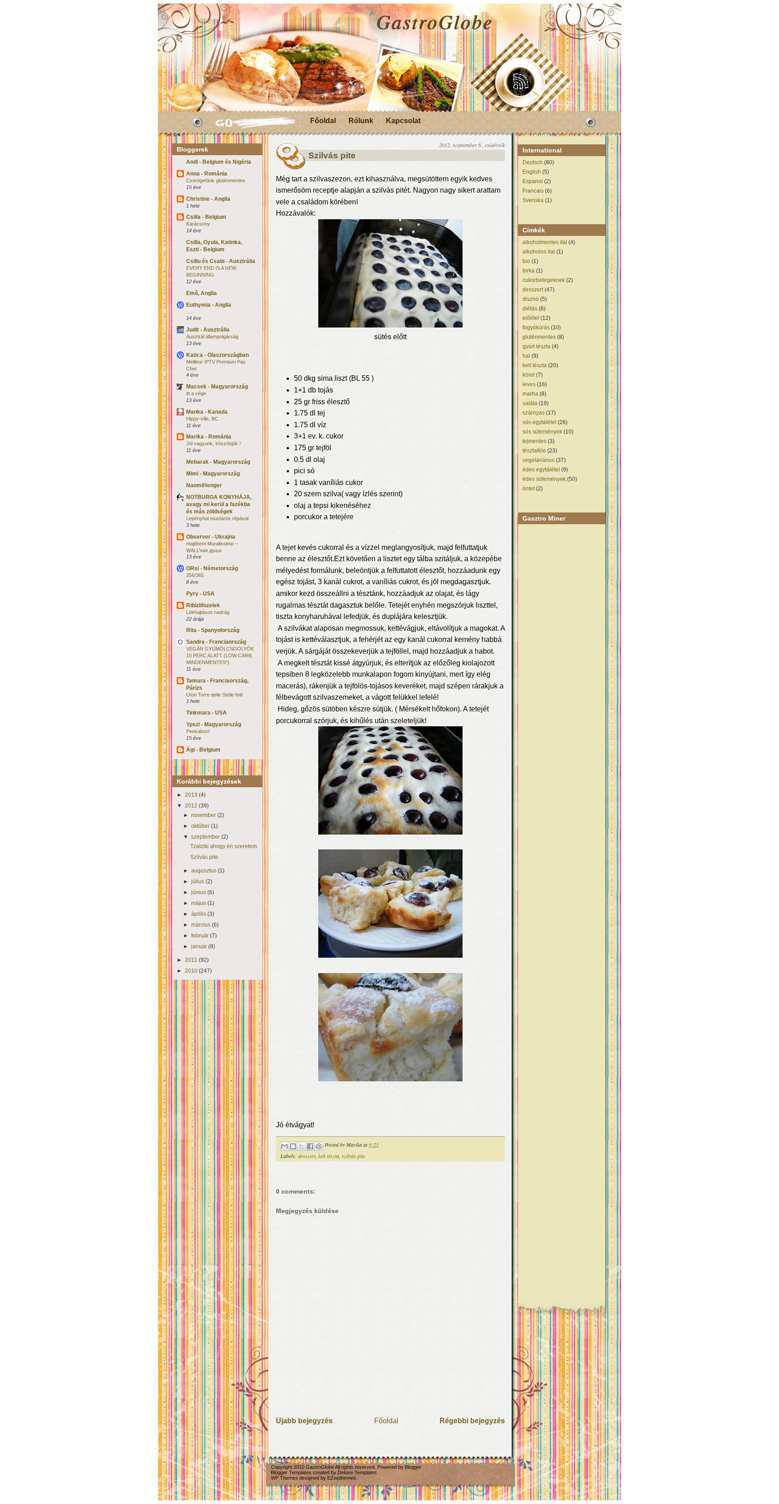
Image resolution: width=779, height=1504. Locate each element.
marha (530, 394)
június (199, 892)
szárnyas (533, 413)
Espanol (532, 181)
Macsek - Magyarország (217, 386)
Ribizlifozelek (203, 605)
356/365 (195, 575)
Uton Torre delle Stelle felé (214, 694)
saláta (529, 403)
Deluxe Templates (357, 1472)
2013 (192, 795)
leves (529, 384)
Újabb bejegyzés (304, 1421)
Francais (533, 191)
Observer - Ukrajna (210, 537)
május (199, 903)
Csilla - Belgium (206, 217)
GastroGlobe (434, 21)
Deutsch (532, 162)
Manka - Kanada (207, 412)
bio (526, 261)
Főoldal (323, 121)
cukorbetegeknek (543, 280)
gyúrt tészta (536, 346)
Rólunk (360, 121)
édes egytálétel (541, 469)
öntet (528, 488)
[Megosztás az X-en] (301, 1146)
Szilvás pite (204, 857)
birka (528, 271)
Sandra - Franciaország (216, 642)
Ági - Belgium (203, 750)
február (200, 935)
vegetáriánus (538, 460)
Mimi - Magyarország (213, 474)
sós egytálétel (539, 422)
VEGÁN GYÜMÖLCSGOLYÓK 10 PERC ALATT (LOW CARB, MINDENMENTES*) (220, 655)
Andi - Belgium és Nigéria (218, 162)
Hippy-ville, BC (202, 418)
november (204, 815)
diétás (529, 308)
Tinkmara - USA (206, 713)
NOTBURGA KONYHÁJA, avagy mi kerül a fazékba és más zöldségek (219, 504)
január (199, 946)
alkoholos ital (538, 252)
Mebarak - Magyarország (218, 462)
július (198, 881)
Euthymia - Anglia (208, 305)
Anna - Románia (206, 174)
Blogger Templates (291, 1472)
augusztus (204, 870)
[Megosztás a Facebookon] (310, 1146)
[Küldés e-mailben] (284, 1146)
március (201, 925)
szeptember (206, 837)
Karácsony (198, 223)
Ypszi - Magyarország (213, 724)
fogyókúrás (536, 327)
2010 (192, 971)
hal (526, 356)
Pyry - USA (200, 594)
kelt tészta (328, 1155)
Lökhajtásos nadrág (207, 612)
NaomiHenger (204, 485)
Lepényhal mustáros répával (217, 518)
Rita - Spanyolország (212, 630)
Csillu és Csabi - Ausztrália (220, 261)
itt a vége (196, 393)
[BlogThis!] (293, 1146)
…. (189, 311)
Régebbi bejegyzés (472, 1421)
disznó (530, 299)
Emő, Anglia (201, 293)
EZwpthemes (341, 1478)
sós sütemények (542, 432)
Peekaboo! (198, 731)
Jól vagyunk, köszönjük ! (213, 443)
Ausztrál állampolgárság (212, 336)
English (531, 172)
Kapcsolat (403, 121)
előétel (530, 318)
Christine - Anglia (208, 199)
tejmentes (534, 441)
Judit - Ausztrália (207, 330)
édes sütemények (544, 479)
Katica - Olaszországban (217, 355)
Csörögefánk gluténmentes (215, 180)
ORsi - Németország (212, 568)
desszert (307, 1155)
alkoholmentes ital (544, 242)
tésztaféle (534, 451)
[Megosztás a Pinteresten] (318, 1146)
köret (528, 375)
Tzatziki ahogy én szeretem (223, 846)
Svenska (533, 200)
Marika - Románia (208, 437)
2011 (192, 960)
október (201, 826)
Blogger (413, 1467)
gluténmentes (539, 337)
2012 (192, 806)
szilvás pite (353, 1155)
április (199, 914)
